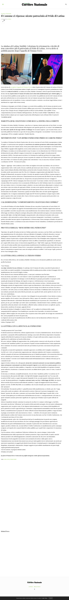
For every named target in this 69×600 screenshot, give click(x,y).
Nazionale (8, 13)
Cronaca (3, 13)
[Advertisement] (32, 34)
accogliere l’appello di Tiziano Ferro (21, 87)
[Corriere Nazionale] (34, 4)
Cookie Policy (44, 598)
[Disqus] (34, 478)
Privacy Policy (37, 586)
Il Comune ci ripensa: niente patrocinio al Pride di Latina (32, 15)
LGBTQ (8, 459)
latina (5, 459)
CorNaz (9, 19)
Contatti (31, 586)
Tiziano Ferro (13, 459)
